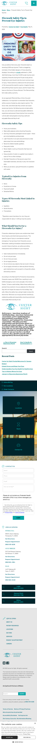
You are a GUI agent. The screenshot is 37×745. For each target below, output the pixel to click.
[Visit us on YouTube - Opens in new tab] (4, 663)
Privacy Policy (26, 734)
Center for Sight (14, 27)
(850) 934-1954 (10, 562)
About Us (9, 622)
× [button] (35, 723)
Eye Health (24, 27)
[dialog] (18, 733)
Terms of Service (8, 709)
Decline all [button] (27, 737)
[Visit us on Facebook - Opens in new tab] (7, 663)
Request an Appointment (14, 640)
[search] (22, 693)
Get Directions (10, 538)
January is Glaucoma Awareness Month (14, 374)
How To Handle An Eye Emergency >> (26, 342)
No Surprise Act (23, 715)
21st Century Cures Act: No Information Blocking (17, 718)
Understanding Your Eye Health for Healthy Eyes (17, 369)
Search (4, 348)
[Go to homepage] (9, 3)
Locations (9, 629)
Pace (7, 566)
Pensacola (9, 531)
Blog (8, 10)
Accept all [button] (9, 737)
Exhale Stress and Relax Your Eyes (13, 366)
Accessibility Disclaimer (10, 715)
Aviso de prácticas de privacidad (12, 712)
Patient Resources (12, 625)
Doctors (9, 633)
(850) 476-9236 (10, 544)
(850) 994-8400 (10, 580)
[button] (34, 3)
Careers (9, 643)
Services (9, 636)
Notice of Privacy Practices (22, 709)
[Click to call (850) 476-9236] (26, 3)
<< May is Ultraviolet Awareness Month (9, 342)
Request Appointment (12, 541)
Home (4, 10)
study (18, 72)
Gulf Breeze (10, 548)
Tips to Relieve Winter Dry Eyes (12, 371)
